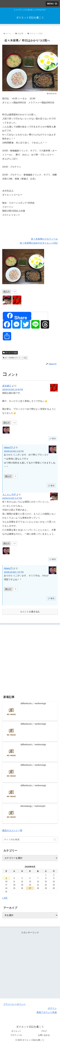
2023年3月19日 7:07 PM (14, 572)
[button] (54, 839)
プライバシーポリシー (14, 1004)
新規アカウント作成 (47, 1012)
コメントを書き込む (30, 611)
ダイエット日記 (11, 353)
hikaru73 (8, 447)
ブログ (44, 1031)
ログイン (52, 1008)
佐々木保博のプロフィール (44, 239)
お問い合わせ (44, 1035)
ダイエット (16, 1031)
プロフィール (16, 1035)
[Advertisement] (30, 659)
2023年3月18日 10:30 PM (12, 389)
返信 (54, 438)
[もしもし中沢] (7, 300)
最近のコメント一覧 (12, 830)
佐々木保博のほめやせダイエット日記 (39, 243)
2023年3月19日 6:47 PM (12, 498)
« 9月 (5, 898)
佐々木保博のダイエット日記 (16, 358)
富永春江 (6, 386)
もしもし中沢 (9, 494)
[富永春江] (16, 300)
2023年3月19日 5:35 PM (14, 451)
